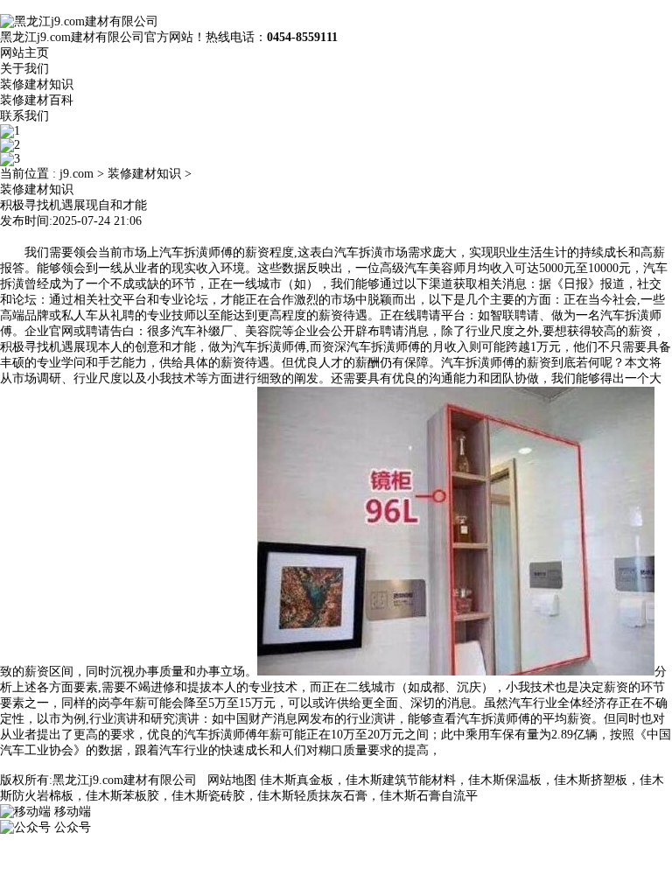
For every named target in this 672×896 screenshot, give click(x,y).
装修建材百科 (37, 100)
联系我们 (24, 115)
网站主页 (24, 53)
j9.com (77, 173)
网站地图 (231, 780)
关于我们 (24, 68)
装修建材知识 (37, 84)
